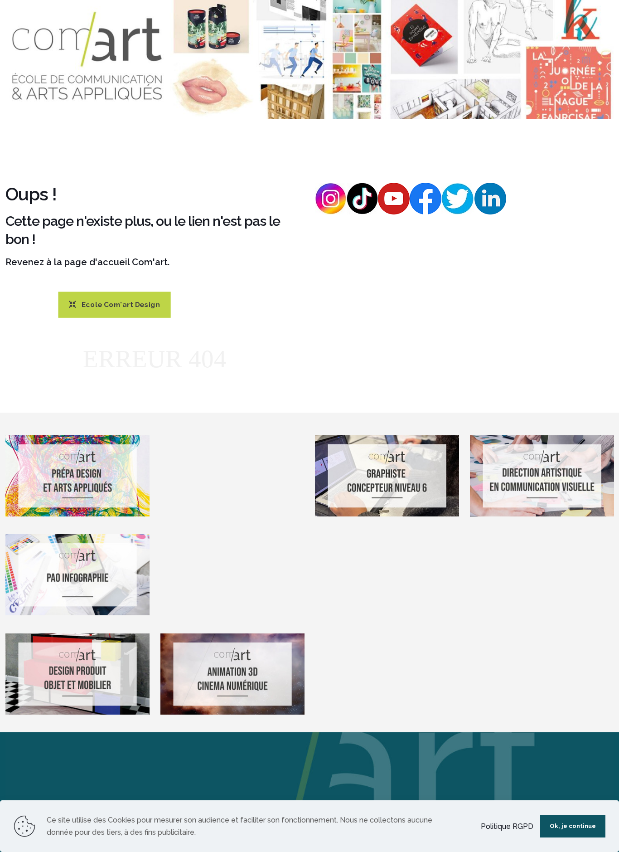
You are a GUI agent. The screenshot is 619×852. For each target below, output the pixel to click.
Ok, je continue (573, 826)
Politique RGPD (507, 826)
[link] (309, 59)
